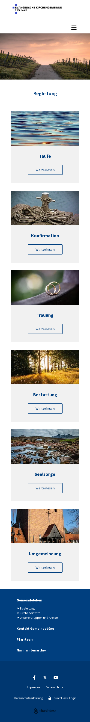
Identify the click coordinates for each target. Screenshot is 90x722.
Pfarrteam (25, 639)
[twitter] (45, 677)
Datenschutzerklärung (28, 698)
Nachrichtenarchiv (31, 650)
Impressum (34, 687)
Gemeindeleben (29, 600)
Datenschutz (54, 687)
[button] (45, 28)
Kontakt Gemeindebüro (35, 628)
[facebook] (34, 677)
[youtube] (56, 677)
